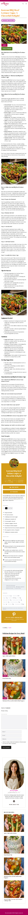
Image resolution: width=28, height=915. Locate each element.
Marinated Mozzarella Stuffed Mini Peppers (14, 701)
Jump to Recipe (6, 48)
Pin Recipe (15, 492)
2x (8, 508)
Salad (4, 698)
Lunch (4, 45)
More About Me (14, 804)
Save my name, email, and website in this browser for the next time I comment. (14, 742)
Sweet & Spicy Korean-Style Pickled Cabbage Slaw (13, 900)
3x (11, 508)
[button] (23, 4)
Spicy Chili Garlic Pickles (9, 656)
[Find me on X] (14, 801)
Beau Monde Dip (7, 678)
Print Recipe (14, 487)
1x (6, 508)
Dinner (5, 653)
